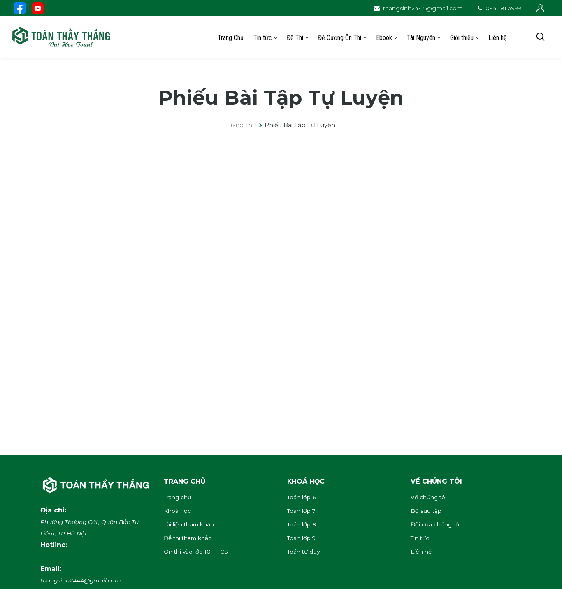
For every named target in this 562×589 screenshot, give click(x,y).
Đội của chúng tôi (435, 524)
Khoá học (177, 511)
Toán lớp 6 (301, 497)
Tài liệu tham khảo (189, 524)
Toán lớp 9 (301, 538)
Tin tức (420, 538)
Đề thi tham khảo (188, 538)
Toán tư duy (303, 551)
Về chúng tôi (428, 497)
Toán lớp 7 (301, 511)
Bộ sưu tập (426, 511)
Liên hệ (421, 551)
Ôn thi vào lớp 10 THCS (196, 551)
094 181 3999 (503, 8)
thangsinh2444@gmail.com (423, 8)
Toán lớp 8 (301, 524)
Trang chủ (241, 125)
